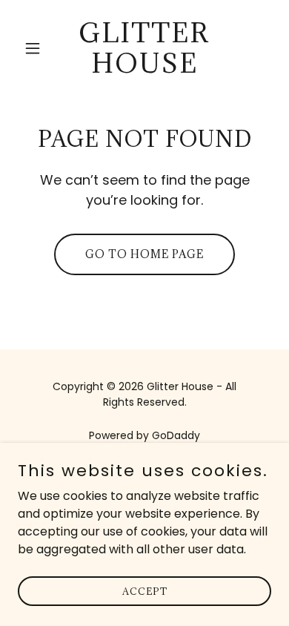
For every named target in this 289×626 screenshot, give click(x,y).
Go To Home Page (144, 254)
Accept (144, 590)
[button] (37, 48)
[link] (144, 68)
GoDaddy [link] (176, 435)
